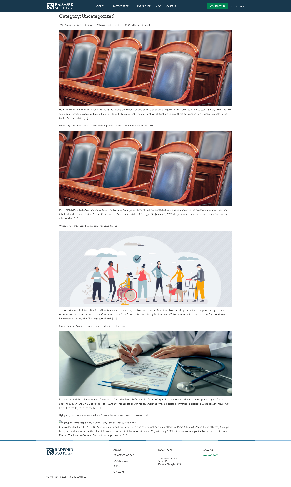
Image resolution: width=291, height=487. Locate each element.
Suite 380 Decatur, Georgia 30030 (169, 462)
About (118, 449)
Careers (118, 471)
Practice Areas (123, 455)
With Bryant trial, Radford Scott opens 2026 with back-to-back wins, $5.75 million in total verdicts (105, 25)
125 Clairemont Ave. (168, 458)
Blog (116, 466)
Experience (120, 460)
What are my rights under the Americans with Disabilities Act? (88, 225)
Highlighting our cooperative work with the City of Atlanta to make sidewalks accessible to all (103, 415)
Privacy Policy (51, 476)
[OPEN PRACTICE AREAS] (131, 6)
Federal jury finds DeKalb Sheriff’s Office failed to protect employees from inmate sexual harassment (106, 125)
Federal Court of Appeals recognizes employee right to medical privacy (93, 326)
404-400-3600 (210, 455)
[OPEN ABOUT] (105, 6)
